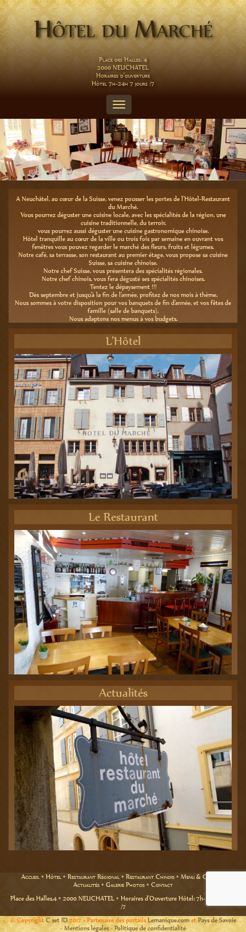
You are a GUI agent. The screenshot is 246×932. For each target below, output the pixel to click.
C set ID (57, 920)
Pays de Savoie (217, 920)
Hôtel (53, 876)
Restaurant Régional (94, 876)
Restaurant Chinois (150, 876)
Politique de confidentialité (150, 928)
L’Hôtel (123, 341)
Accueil (30, 876)
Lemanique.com (168, 920)
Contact (162, 884)
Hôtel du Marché (123, 28)
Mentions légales (86, 928)
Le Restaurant (123, 517)
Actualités (123, 692)
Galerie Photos (125, 884)
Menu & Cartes (200, 876)
